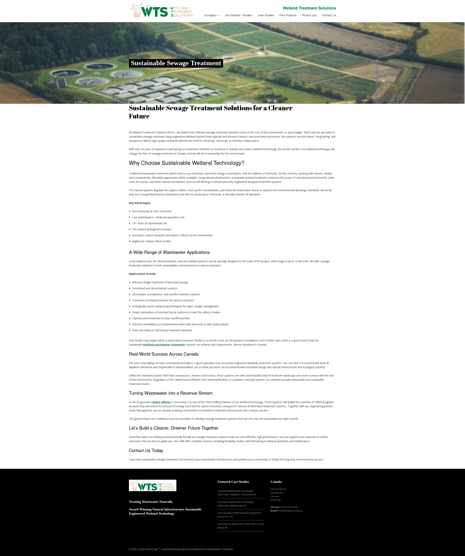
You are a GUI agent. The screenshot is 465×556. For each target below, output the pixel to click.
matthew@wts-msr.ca (290, 510)
